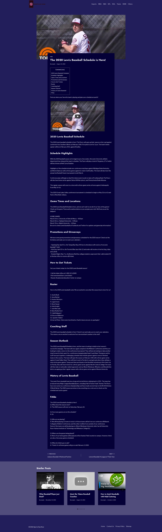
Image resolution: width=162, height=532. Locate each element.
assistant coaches (86, 334)
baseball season (64, 159)
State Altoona (101, 180)
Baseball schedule (66, 402)
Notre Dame (57, 171)
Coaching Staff (55, 86)
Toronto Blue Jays (72, 249)
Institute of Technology (66, 428)
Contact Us (110, 526)
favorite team (66, 97)
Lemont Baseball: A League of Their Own (101, 455)
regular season (57, 185)
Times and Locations (69, 209)
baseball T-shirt (55, 247)
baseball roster (69, 290)
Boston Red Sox (74, 254)
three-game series (85, 185)
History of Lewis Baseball (58, 90)
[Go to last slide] (39, 490)
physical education (64, 278)
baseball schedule (65, 142)
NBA (104, 4)
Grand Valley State (61, 360)
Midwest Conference (95, 349)
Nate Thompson (100, 353)
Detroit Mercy (72, 219)
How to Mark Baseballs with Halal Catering (110, 495)
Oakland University (65, 221)
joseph (53, 64)
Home (103, 526)
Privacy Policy (120, 526)
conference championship (79, 353)
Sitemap (128, 526)
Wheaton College (82, 428)
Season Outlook (55, 88)
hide (63, 69)
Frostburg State (98, 178)
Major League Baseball (67, 383)
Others (130, 4)
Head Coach (91, 353)
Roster (53, 84)
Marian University (102, 369)
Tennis (119, 4)
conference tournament (76, 192)
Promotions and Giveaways (59, 79)
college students (84, 254)
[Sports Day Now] (37, 4)
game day (99, 225)
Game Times (57, 201)
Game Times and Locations (59, 77)
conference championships (71, 386)
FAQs (52, 93)
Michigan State (98, 168)
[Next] (122, 490)
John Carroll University (101, 426)
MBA (100, 4)
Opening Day (55, 245)
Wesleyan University (86, 426)
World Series (55, 388)
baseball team (65, 381)
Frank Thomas (99, 383)
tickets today (60, 268)
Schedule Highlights (57, 75)
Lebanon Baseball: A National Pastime (59, 455)
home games (64, 436)
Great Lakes (60, 192)
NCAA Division (106, 386)
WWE (124, 4)
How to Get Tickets (57, 82)
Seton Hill (75, 180)
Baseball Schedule (66, 207)
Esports (94, 4)
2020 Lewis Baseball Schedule (60, 73)
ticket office (59, 273)
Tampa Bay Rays (73, 245)
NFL (109, 4)
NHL (113, 4)
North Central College (98, 365)
